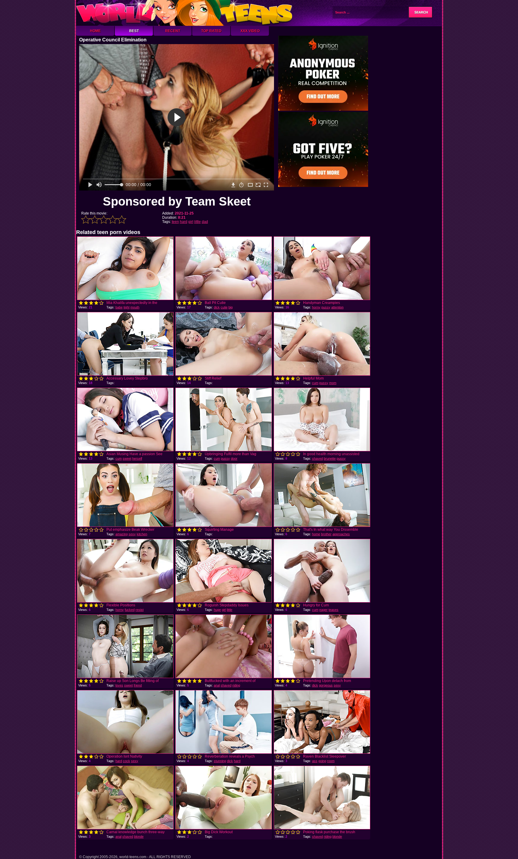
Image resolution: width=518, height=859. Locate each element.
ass (314, 761)
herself (137, 458)
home (316, 534)
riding (236, 685)
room (331, 761)
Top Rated (211, 31)
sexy (132, 534)
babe (119, 307)
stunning (220, 761)
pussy (325, 307)
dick (217, 307)
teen (175, 222)
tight (127, 307)
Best (134, 31)
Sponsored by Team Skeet (177, 201)
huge (217, 609)
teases (333, 609)
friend (138, 685)
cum (315, 383)
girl (190, 222)
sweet (127, 458)
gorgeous (326, 685)
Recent (172, 31)
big (230, 307)
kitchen (142, 534)
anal (217, 685)
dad (205, 222)
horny (316, 307)
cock (126, 761)
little (197, 222)
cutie (224, 307)
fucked (130, 609)
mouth (134, 307)
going (322, 761)
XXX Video (250, 31)
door (234, 458)
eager (323, 609)
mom (332, 383)
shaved (317, 458)
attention (337, 307)
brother (326, 534)
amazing (121, 534)
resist (139, 609)
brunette (330, 458)
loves (119, 685)
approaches (341, 534)
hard (183, 222)
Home (95, 31)
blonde (139, 836)
